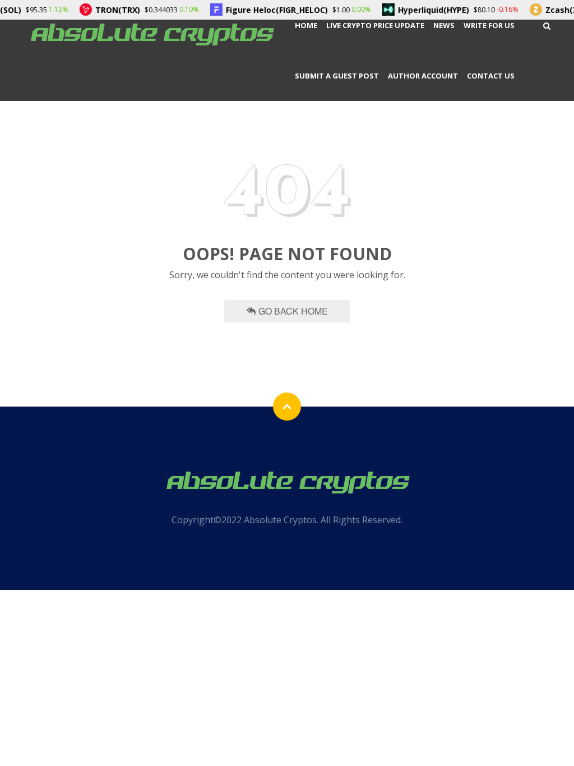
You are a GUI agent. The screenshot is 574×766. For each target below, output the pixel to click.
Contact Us (491, 76)
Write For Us (489, 25)
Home (306, 25)
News (444, 25)
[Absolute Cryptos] (151, 33)
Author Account (423, 76)
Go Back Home (293, 310)
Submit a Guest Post (337, 76)
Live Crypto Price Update (375, 25)
